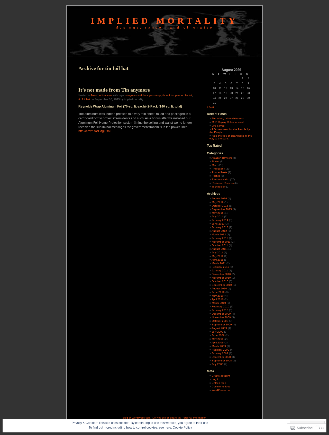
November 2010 (221, 277)
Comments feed (221, 386)
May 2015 (218, 212)
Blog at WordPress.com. (137, 417)
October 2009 (220, 320)
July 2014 (217, 216)
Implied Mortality (164, 20)
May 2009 (218, 339)
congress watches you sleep (143, 95)
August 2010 (219, 288)
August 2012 (219, 230)
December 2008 (221, 357)
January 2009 (220, 353)
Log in (215, 379)
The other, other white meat (228, 118)
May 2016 (218, 202)
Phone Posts (219, 172)
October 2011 (220, 245)
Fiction (216, 161)
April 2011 (217, 259)
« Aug (210, 106)
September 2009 (222, 324)
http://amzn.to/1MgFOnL (95, 131)
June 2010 (218, 292)
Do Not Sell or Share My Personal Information (179, 417)
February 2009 (220, 349)
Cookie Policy (182, 427)
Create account (221, 375)
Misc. (215, 165)
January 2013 (220, 227)
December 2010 (221, 274)
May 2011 (217, 256)
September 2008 (222, 360)
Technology (218, 186)
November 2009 (221, 317)
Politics (216, 175)
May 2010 (218, 295)
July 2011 (217, 252)
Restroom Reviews (223, 183)
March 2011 (219, 263)
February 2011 (220, 266)
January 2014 (220, 220)
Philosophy (218, 168)
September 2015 (222, 209)
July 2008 (217, 364)
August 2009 (219, 328)
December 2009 (221, 313)
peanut (179, 95)
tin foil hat (84, 99)
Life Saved (218, 125)
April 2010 (218, 299)
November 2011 (221, 241)
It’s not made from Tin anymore (114, 90)
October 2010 (220, 281)
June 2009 (218, 335)
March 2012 (219, 234)
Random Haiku (220, 179)
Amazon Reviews (101, 95)
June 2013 (218, 223)
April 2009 (218, 342)
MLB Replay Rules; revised (228, 122)
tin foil (188, 95)
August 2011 (219, 248)
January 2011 (220, 270)
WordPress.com (221, 390)
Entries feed (219, 382)
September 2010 (222, 284)
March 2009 (219, 346)
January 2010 (220, 310)
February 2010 (220, 306)
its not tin (167, 95)
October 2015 (220, 205)
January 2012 (220, 238)
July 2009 (217, 331)
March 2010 (219, 302)
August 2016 (219, 198)
